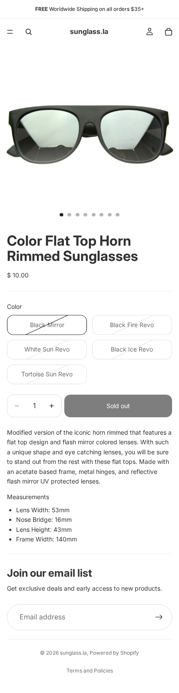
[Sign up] (159, 617)
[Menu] (10, 32)
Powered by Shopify (114, 652)
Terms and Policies (89, 670)
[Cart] (168, 31)
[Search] (28, 31)
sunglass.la (73, 652)
